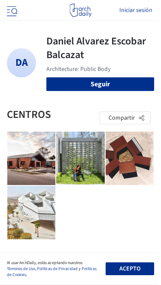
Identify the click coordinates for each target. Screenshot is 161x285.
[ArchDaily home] (80, 10)
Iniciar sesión (135, 10)
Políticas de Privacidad (57, 269)
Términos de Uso (21, 269)
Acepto (129, 268)
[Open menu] (11, 10)
